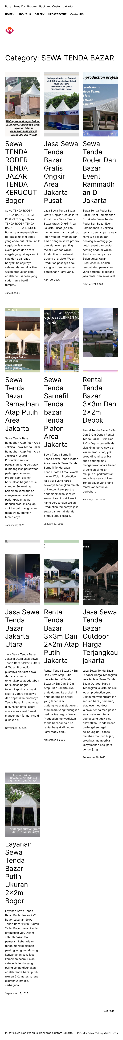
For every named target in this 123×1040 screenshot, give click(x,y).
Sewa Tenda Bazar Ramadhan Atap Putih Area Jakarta (22, 404)
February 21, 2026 (93, 284)
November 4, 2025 (54, 739)
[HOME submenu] (14, 14)
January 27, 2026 (14, 525)
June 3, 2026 (12, 292)
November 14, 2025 (16, 727)
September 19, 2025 (94, 757)
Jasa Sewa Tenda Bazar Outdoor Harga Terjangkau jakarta (100, 636)
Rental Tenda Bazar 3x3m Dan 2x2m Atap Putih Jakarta (61, 636)
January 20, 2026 (53, 523)
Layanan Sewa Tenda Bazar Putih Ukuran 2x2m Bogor (18, 872)
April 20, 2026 (52, 279)
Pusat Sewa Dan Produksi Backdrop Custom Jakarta (39, 6)
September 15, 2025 (16, 993)
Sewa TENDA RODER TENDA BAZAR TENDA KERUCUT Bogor (21, 172)
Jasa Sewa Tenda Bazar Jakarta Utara (22, 628)
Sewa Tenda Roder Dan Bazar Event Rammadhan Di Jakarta (99, 172)
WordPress (111, 1033)
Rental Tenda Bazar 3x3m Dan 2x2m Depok (99, 400)
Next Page (110, 1010)
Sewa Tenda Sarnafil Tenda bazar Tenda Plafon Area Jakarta (56, 412)
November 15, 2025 (94, 499)
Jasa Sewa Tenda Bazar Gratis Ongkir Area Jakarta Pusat (61, 172)
